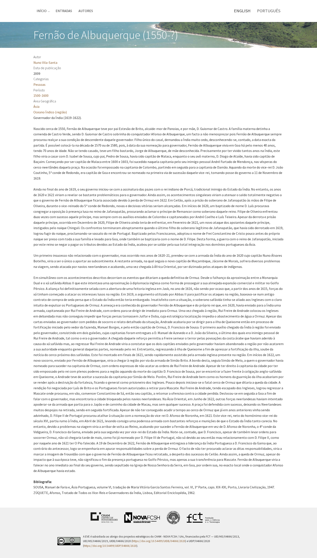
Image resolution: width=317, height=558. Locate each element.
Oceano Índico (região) (50, 112)
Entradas (64, 11)
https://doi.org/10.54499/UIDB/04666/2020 (158, 541)
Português (268, 10)
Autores (85, 11)
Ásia (36, 106)
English (242, 10)
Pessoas (39, 84)
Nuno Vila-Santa (45, 62)
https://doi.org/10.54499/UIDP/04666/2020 (110, 546)
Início (42, 11)
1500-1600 (41, 95)
